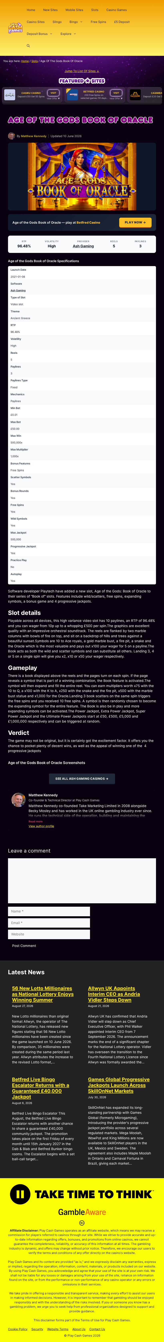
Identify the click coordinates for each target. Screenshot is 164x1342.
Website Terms (57, 1329)
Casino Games (116, 10)
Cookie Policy (17, 1329)
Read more (36, 821)
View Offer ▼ (53, 98)
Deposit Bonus (37, 34)
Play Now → (135, 222)
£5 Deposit (122, 22)
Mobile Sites (74, 10)
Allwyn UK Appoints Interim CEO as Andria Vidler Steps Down (114, 994)
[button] (28, 46)
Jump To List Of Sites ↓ (82, 71)
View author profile (41, 826)
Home (31, 10)
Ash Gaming (83, 246)
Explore (66, 34)
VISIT (53, 92)
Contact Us (97, 1329)
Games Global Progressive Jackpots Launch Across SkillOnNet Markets (119, 1085)
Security (37, 1329)
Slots (94, 10)
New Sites (50, 10)
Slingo (57, 22)
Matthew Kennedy (33, 136)
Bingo (74, 22)
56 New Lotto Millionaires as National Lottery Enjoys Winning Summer (43, 994)
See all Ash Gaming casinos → (82, 779)
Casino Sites (36, 22)
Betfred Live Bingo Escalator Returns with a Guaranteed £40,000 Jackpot (40, 1088)
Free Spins (98, 22)
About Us (78, 1329)
